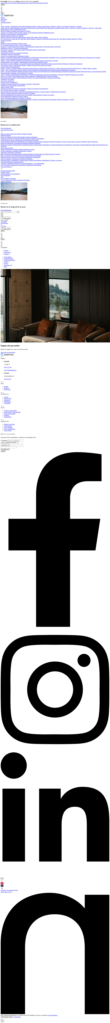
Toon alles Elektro (6, 22)
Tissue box (4, 146)
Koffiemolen (35, 70)
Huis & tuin (7, 389)
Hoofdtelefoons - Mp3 (7, 29)
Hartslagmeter (22, 99)
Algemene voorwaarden (7, 890)
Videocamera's (5, 53)
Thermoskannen (27, 140)
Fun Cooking (4, 65)
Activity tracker (11, 76)
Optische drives (39, 46)
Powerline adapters (21, 37)
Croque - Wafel (12, 65)
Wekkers (28, 31)
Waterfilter (67, 74)
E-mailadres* (4, 440)
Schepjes (52, 160)
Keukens (6, 388)
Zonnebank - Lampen (68, 99)
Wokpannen (94, 141)
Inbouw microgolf (38, 71)
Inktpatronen (15, 43)
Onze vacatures (8, 427)
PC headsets (20, 36)
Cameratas (10, 51)
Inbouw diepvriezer (61, 68)
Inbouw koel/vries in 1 (50, 68)
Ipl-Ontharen (18, 93)
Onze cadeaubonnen (9, 429)
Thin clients (62, 39)
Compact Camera (12, 50)
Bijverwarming (33, 62)
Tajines (89, 141)
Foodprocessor (30, 64)
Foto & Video (21, 26)
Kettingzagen (14, 165)
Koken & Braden (5, 141)
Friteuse (8, 67)
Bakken (3, 135)
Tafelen (3, 140)
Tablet (2, 87)
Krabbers (30, 160)
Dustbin (22, 138)
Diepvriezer (70, 68)
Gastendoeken (18, 143)
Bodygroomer (17, 95)
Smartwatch (32, 76)
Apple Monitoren (11, 34)
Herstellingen (7, 417)
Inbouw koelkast (38, 68)
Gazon (2, 159)
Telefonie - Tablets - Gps (57, 26)
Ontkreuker (48, 60)
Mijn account (7, 398)
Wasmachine (13, 59)
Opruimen (3, 162)
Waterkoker (73, 74)
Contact (6, 397)
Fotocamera (4, 50)
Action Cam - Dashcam (15, 53)
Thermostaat (50, 78)
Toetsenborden (27, 45)
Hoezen (12, 155)
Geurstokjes (15, 151)
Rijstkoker (65, 64)
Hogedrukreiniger (73, 57)
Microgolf (84, 71)
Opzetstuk (21, 98)
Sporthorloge (39, 76)
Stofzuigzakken (44, 57)
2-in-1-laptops (9, 32)
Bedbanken (27, 149)
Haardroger (15, 96)
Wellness (59, 99)
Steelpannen (46, 141)
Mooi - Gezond (5, 99)
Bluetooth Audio (18, 28)
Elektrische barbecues (18, 154)
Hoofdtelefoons (17, 29)
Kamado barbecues (50, 154)
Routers (28, 37)
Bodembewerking (5, 160)
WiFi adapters (34, 37)
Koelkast (19, 68)
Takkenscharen (30, 165)
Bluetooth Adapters (11, 36)
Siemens (3, 174)
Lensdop (26, 56)
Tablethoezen (14, 82)
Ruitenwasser (82, 57)
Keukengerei (4, 138)
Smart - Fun (4, 76)
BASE (35, 3)
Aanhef (3, 442)
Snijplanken (34, 137)
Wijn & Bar (35, 140)
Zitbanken (21, 149)
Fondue (24, 65)
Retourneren (7, 401)
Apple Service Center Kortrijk (12, 412)
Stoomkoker (79, 64)
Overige (63, 141)
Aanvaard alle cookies (6, 1017)
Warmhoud (23, 73)
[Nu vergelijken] (2, 1020)
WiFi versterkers (43, 37)
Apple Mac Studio (25, 39)
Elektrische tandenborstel (12, 98)
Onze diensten (8, 426)
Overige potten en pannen (73, 141)
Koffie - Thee (4, 70)
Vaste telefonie (21, 85)
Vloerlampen (10, 152)
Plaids (11, 148)
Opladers (29, 88)
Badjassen (37, 143)
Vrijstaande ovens (15, 73)
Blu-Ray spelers (13, 90)
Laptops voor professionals (30, 32)
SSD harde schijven (49, 46)
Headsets (3, 36)
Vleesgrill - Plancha (31, 65)
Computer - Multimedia (10, 26)
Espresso (20, 70)
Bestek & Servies (9, 140)
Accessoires (11, 28)
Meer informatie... (53, 1015)
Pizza (38, 65)
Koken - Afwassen (6, 71)
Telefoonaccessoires (6, 88)
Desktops (33, 39)
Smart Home (4, 78)
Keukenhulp (4, 64)
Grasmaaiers (8, 159)
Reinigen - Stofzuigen (7, 57)
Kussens (7, 148)
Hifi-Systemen (28, 28)
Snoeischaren (37, 165)
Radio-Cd (22, 31)
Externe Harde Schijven (18, 46)
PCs (2, 39)
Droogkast (20, 59)
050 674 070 (7, 379)
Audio (2, 26)
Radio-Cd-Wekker (6, 31)
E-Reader (7, 87)
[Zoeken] (18, 212)
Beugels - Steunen (40, 92)
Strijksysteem (25, 60)
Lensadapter (20, 56)
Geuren (3, 151)
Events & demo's (13, 3)
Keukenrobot (44, 64)
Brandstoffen (37, 155)
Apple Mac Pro (16, 39)
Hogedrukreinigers (18, 162)
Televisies (8, 92)
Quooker (3, 172)
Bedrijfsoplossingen (23, 3)
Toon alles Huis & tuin (7, 130)
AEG (2, 177)
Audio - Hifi (4, 28)
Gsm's (7, 85)
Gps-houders (36, 84)
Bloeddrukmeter (13, 99)
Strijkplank (19, 60)
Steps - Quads (47, 76)
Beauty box (105, 145)
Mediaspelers (4, 48)
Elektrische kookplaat (23, 71)
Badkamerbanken (17, 145)
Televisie (66, 26)
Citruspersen (31, 74)
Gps (2, 81)
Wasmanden (45, 145)
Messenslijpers (22, 137)
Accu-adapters (23, 163)
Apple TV (11, 48)
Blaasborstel (8, 96)
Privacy (16, 890)
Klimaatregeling (5, 62)
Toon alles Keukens (6, 167)
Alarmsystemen (12, 78)
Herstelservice (41, 3)
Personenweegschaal (43, 99)
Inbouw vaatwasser (18, 180)
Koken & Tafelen (5, 134)
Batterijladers (40, 163)
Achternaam (4, 445)
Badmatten (32, 143)
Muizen (11, 45)
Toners (25, 43)
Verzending (7, 403)
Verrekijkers (4, 54)
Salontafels (15, 149)
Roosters (25, 155)
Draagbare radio (15, 31)
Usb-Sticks (58, 46)
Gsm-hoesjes (15, 88)
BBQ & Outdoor (22, 134)
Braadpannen (14, 141)
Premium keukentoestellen (8, 170)
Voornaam (4, 444)
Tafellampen (17, 152)
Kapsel (2, 96)
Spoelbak (103, 71)
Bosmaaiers (29, 159)
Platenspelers (50, 28)
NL (2, 11)
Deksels (52, 141)
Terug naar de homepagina (8, 352)
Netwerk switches (10, 37)
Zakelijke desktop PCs (72, 39)
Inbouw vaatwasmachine (94, 71)
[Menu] (2, 13)
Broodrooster (24, 74)
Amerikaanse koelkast (28, 68)
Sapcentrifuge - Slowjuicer (57, 74)
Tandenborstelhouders (86, 145)
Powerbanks (35, 88)
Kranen (8, 172)
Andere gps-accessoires (19, 84)
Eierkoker (46, 74)
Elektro (6, 386)
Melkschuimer (65, 70)
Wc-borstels (52, 145)
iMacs (80, 39)
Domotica (30, 78)
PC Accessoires (5, 45)
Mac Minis (46, 39)
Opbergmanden (38, 145)
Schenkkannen (19, 140)
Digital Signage (20, 76)
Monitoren (3, 34)
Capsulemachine (12, 70)
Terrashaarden (36, 157)
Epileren (3, 93)
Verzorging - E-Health (75, 26)
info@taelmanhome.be (10, 370)
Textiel (2, 148)
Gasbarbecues (8, 154)
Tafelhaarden (28, 157)
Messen (15, 137)
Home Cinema (36, 28)
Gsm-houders (22, 88)
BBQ (2, 154)
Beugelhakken (38, 160)
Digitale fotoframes (22, 78)
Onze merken (4, 3)
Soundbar (57, 28)
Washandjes (25, 143)
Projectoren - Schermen (18, 92)
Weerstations (57, 78)
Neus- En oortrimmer (27, 95)
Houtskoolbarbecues (29, 154)
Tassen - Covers (18, 45)
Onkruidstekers (15, 160)
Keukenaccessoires (30, 138)
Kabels (2, 42)
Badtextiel (3, 143)
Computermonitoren (21, 34)
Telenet (31, 3)
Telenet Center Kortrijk (10, 410)
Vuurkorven (14, 157)
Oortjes (24, 29)
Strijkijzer (12, 60)
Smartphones (13, 85)
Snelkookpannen (38, 141)
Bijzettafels (9, 149)
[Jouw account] (2, 215)
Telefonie (3, 85)
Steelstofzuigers (35, 57)
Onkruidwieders (23, 160)
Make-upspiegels (96, 145)
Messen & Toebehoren (7, 137)
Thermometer (53, 99)
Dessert (42, 65)
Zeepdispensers (68, 145)
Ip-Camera (36, 78)
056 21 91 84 (7, 367)
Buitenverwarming (6, 157)
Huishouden (28, 26)
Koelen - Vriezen (5, 68)
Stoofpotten (83, 141)
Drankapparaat (40, 74)
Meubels (3, 149)
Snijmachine (72, 64)
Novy (2, 178)
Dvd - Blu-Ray (5, 90)
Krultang (20, 96)
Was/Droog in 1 (28, 59)
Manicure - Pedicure (31, 99)
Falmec (3, 181)
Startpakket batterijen (13, 163)
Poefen (32, 149)
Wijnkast (84, 68)
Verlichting (4, 79)
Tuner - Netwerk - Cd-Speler (73, 28)
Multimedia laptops (49, 32)
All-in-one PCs (7, 39)
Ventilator (15, 62)
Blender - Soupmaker (20, 64)
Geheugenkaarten (29, 46)
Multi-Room (43, 28)
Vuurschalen (21, 157)
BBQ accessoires (5, 155)
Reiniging (31, 155)
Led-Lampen (10, 79)
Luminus (6, 415)
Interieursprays (23, 151)
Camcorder (25, 53)
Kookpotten (58, 141)
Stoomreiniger (90, 57)
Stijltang (25, 96)
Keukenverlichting (56, 71)
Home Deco (13, 134)
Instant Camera (21, 50)
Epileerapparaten (10, 93)
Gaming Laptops (17, 32)
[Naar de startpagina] (7, 16)
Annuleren (7, 400)
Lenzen (3, 56)
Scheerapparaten (37, 95)
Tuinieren (29, 134)
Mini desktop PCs (54, 39)
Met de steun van (5, 892)
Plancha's (57, 154)
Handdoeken (10, 143)
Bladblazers (10, 162)
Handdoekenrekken (28, 145)
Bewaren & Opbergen (14, 138)
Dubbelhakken (46, 160)
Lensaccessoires (12, 56)
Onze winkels (8, 430)
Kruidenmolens (40, 138)
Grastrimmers (15, 159)
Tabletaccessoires (5, 82)
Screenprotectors (43, 88)
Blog (46, 3)
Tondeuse (45, 95)
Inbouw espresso (27, 70)
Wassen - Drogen (5, 59)
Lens (6, 56)
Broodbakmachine (16, 74)
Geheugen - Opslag (6, 46)
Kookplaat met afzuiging (74, 71)
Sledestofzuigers (26, 57)
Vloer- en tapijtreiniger (62, 57)
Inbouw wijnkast (92, 68)
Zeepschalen (76, 145)
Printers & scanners (6, 43)
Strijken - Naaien (5, 60)
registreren (5, 223)
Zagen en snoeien (5, 165)
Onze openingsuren (6, 128)
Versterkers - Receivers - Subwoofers (91, 28)
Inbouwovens (47, 71)
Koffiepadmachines (45, 70)
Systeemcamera (41, 50)
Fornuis (31, 71)
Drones (27, 76)
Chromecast (17, 48)
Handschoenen (19, 155)
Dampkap (13, 71)
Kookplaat (64, 71)
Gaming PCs (39, 39)
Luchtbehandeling (23, 62)
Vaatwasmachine (5, 73)
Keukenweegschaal (53, 64)
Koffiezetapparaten (55, 70)
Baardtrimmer (9, 95)
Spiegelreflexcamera (31, 50)
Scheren (3, 95)
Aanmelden (4, 221)
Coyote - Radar (7, 81)
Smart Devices (46, 26)
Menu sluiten (7, 218)
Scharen (28, 137)
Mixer (60, 64)
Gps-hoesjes (29, 84)
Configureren (17, 1017)
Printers (21, 43)
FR (1, 8)
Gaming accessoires (6, 40)
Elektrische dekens (42, 62)
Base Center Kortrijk (9, 413)
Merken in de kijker (9, 424)
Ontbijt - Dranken (5, 74)
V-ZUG (3, 180)
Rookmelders (42, 78)
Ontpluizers (42, 60)
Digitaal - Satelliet (50, 92)
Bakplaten (8, 135)
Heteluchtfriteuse (15, 67)
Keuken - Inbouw (37, 26)
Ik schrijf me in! (5, 449)
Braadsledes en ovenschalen (25, 141)
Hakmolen (37, 64)
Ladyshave (25, 93)
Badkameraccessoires (6, 145)
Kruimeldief (52, 57)
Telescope (10, 54)
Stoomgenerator (34, 60)
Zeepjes (29, 151)
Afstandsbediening (29, 92)
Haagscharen (21, 165)
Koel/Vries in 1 (78, 68)
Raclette (19, 65)
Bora (2, 175)
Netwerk (3, 37)
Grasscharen (22, 159)
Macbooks (40, 32)
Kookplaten (16, 174)
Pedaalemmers (60, 145)
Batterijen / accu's (32, 163)
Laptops (3, 32)
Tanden (3, 98)
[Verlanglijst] (1, 224)
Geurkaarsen (8, 151)
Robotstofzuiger (17, 57)
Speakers (62, 28)
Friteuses (3, 67)
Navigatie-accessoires (6, 84)
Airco (11, 62)
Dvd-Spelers (21, 90)
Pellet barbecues (39, 154)
